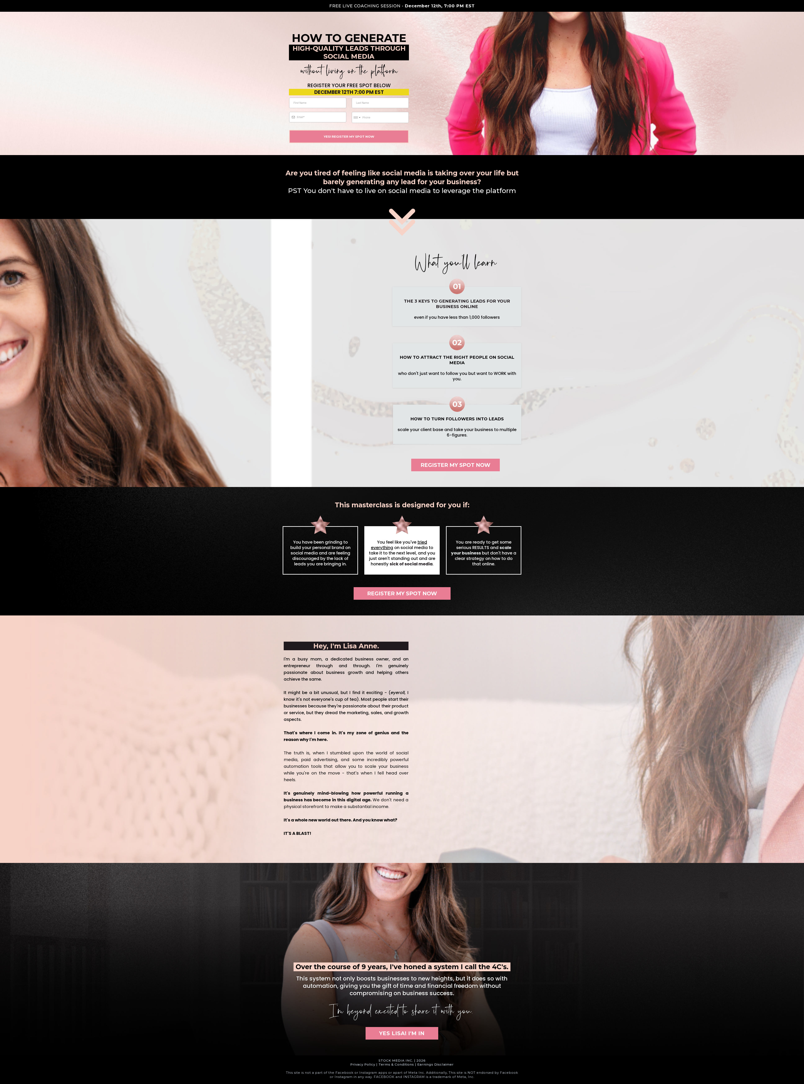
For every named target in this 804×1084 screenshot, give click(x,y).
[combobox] (357, 117)
